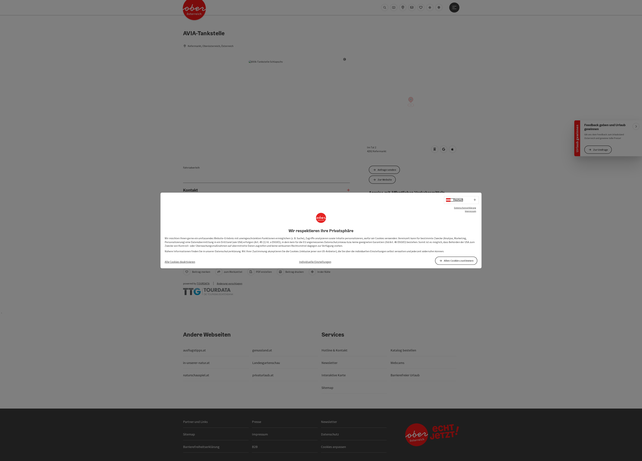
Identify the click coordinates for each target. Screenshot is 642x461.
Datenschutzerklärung (465, 207)
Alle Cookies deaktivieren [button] (180, 262)
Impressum (470, 211)
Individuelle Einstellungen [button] (315, 262)
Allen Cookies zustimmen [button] (458, 260)
